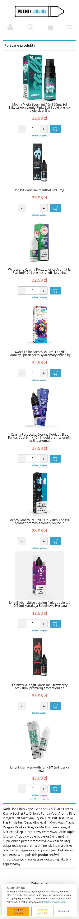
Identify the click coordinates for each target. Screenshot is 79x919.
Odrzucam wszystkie (42, 911)
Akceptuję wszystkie (18, 911)
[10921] (55, 208)
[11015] (55, 624)
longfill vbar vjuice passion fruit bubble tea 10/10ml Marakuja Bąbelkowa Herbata (39, 604)
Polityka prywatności (53, 901)
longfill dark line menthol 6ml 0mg (39, 190)
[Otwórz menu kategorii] (69, 28)
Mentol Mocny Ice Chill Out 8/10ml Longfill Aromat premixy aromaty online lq (39, 521)
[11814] (55, 373)
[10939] (55, 789)
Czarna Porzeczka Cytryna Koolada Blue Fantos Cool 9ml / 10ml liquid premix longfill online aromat (39, 437)
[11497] (55, 706)
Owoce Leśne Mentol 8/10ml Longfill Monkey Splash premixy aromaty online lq (39, 353)
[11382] (55, 290)
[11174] (55, 541)
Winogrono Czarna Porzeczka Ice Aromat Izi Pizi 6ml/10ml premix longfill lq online (39, 271)
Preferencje (64, 911)
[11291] (55, 459)
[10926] (55, 129)
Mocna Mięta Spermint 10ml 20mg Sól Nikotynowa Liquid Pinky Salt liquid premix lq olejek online (39, 107)
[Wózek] (50, 27)
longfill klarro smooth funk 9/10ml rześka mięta (39, 769)
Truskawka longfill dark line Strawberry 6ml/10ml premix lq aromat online (39, 686)
